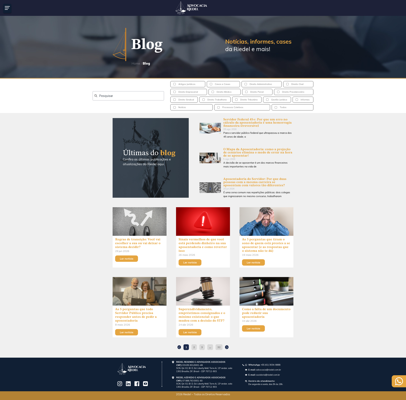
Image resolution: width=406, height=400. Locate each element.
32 (220, 346)
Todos (283, 107)
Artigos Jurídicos (186, 84)
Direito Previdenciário (293, 91)
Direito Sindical (186, 99)
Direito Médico (224, 91)
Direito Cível (297, 84)
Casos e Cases (222, 84)
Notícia (182, 107)
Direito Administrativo (261, 84)
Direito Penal (257, 91)
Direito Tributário (249, 99)
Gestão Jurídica (279, 99)
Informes (305, 99)
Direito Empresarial (188, 91)
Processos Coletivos (232, 107)
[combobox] (128, 95)
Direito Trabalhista (217, 99)
